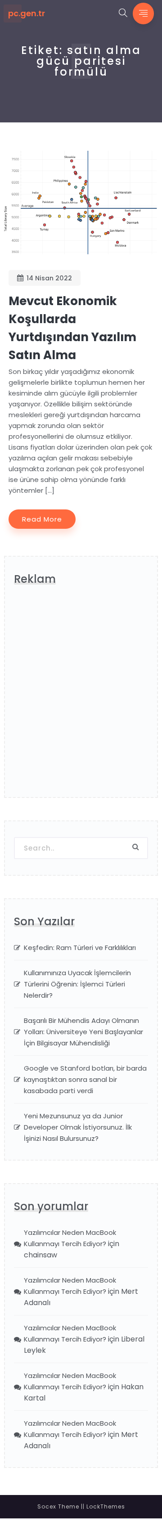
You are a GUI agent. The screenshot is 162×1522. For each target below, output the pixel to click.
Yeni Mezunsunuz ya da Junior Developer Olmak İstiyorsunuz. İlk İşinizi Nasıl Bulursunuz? (78, 1127)
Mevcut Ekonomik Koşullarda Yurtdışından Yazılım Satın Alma (72, 328)
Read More (42, 519)
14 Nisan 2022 (49, 278)
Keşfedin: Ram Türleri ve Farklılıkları (80, 947)
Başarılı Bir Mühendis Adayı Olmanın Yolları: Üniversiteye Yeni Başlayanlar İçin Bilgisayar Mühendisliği (83, 1032)
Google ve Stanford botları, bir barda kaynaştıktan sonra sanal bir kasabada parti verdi (85, 1079)
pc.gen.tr (26, 13)
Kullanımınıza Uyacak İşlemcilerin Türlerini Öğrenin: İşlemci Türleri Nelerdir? (77, 984)
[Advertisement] (81, 695)
